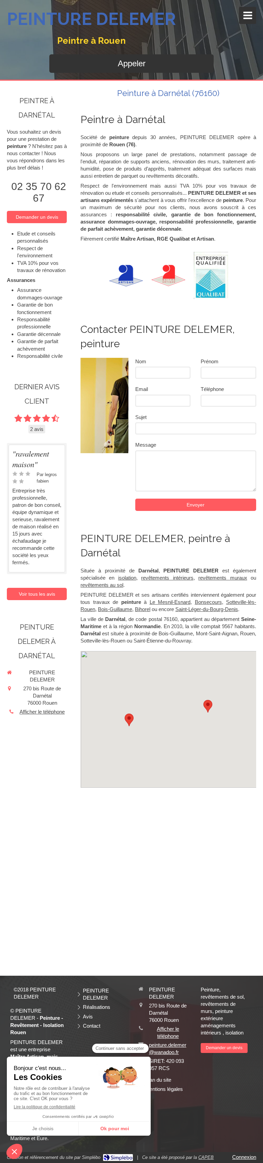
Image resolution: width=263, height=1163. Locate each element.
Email (141, 389)
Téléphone (212, 389)
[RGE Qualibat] (211, 275)
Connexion (244, 1157)
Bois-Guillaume (115, 609)
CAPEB (206, 1157)
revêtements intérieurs (167, 578)
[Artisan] (126, 276)
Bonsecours (208, 602)
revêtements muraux (222, 578)
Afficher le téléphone (42, 712)
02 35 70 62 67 (38, 192)
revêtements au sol (101, 585)
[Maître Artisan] (168, 275)
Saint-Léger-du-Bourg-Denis (206, 609)
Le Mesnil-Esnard (170, 602)
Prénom (209, 361)
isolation (127, 578)
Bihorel (142, 609)
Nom (140, 361)
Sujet (141, 417)
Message (145, 445)
